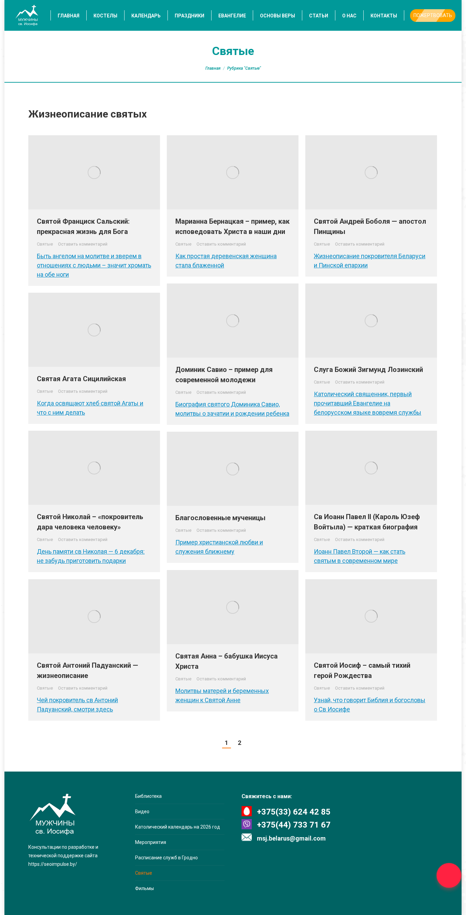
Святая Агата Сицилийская (81, 379)
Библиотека (148, 796)
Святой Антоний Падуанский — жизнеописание (87, 670)
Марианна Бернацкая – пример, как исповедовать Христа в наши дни (232, 226)
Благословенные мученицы (220, 518)
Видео (142, 811)
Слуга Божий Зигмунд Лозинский (368, 369)
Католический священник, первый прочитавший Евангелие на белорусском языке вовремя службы (367, 403)
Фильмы (144, 888)
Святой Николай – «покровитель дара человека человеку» (90, 522)
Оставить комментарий (82, 244)
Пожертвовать (432, 15)
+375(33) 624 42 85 (294, 812)
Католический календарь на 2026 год (177, 827)
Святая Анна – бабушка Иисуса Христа (226, 661)
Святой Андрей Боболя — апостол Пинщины (370, 226)
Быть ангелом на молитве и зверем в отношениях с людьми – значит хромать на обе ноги (94, 265)
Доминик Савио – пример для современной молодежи (224, 374)
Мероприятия (150, 842)
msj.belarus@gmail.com (291, 838)
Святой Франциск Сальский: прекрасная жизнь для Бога (83, 226)
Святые (45, 244)
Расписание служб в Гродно (166, 857)
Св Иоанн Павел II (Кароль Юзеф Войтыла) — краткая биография (367, 522)
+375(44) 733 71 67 (294, 825)
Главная (212, 68)
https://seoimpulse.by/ (52, 864)
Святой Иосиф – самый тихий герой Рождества (362, 670)
